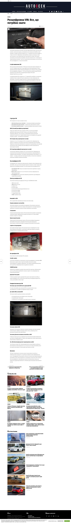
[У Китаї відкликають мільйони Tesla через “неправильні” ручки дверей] (16, 469)
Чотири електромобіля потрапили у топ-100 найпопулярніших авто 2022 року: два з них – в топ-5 (34, 390)
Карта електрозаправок (21, 11)
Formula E (35, 11)
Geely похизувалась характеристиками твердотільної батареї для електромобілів (34, 435)
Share (8, 29)
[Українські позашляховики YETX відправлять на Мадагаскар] (1, 261)
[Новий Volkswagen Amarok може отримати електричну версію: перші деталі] (16, 480)
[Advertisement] (26, 108)
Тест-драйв (29, 11)
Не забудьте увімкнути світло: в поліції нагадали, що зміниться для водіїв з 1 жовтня (16, 425)
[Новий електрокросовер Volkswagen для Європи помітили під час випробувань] (16, 459)
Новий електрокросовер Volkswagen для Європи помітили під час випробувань (35, 455)
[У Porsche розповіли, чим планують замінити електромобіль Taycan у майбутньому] (16, 490)
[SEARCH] (63, 11)
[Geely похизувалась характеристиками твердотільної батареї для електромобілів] (16, 438)
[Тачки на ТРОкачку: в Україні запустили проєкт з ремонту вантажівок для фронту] (16, 398)
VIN (40, 260)
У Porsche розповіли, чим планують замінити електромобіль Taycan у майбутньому (34, 487)
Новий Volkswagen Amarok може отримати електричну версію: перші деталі (34, 476)
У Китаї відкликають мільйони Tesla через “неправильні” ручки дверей (35, 465)
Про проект (40, 11)
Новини (13, 11)
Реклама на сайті (31, 516)
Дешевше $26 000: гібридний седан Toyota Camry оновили (34, 444)
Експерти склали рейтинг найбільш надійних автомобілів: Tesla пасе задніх (16, 389)
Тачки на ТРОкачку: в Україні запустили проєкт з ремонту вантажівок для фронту (16, 407)
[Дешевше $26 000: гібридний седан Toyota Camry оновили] (16, 448)
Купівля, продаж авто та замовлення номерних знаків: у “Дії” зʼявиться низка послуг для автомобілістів (35, 425)
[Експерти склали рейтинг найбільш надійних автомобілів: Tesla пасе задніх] (16, 380)
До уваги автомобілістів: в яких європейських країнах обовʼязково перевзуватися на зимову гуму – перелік (35, 407)
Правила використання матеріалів (34, 517)
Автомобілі (28, 386)
